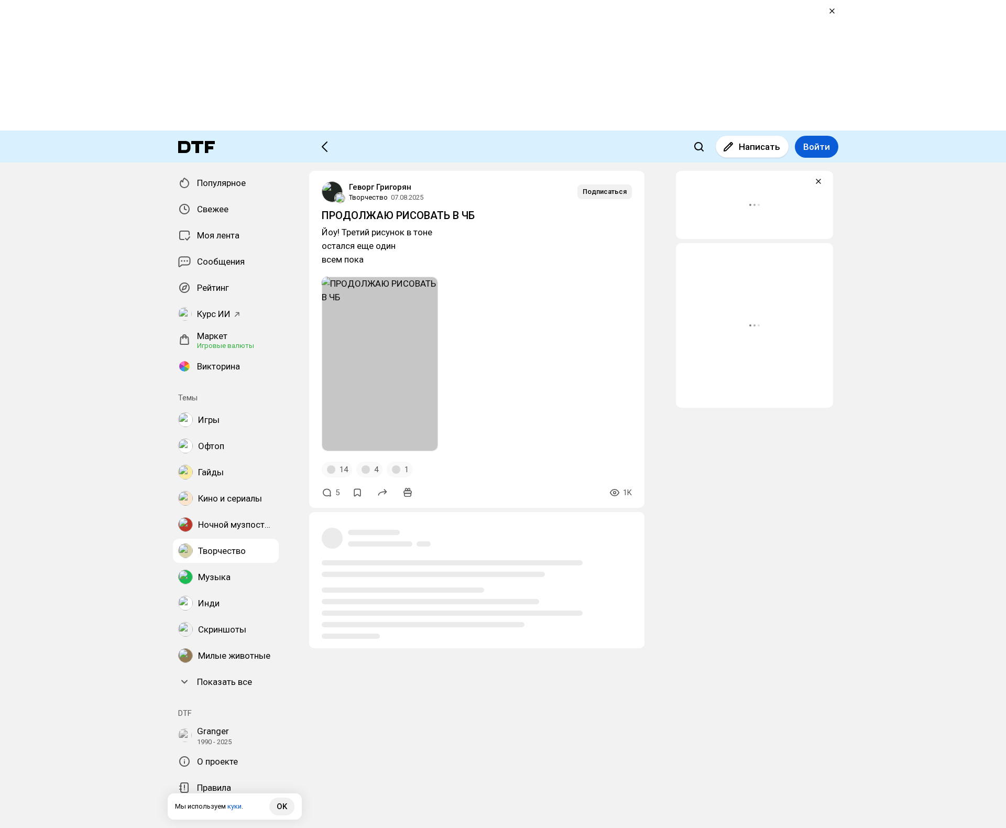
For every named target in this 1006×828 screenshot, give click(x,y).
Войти (816, 146)
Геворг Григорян (380, 187)
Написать (759, 146)
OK (282, 806)
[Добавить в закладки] (357, 492)
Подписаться (605, 191)
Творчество (368, 197)
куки (234, 806)
